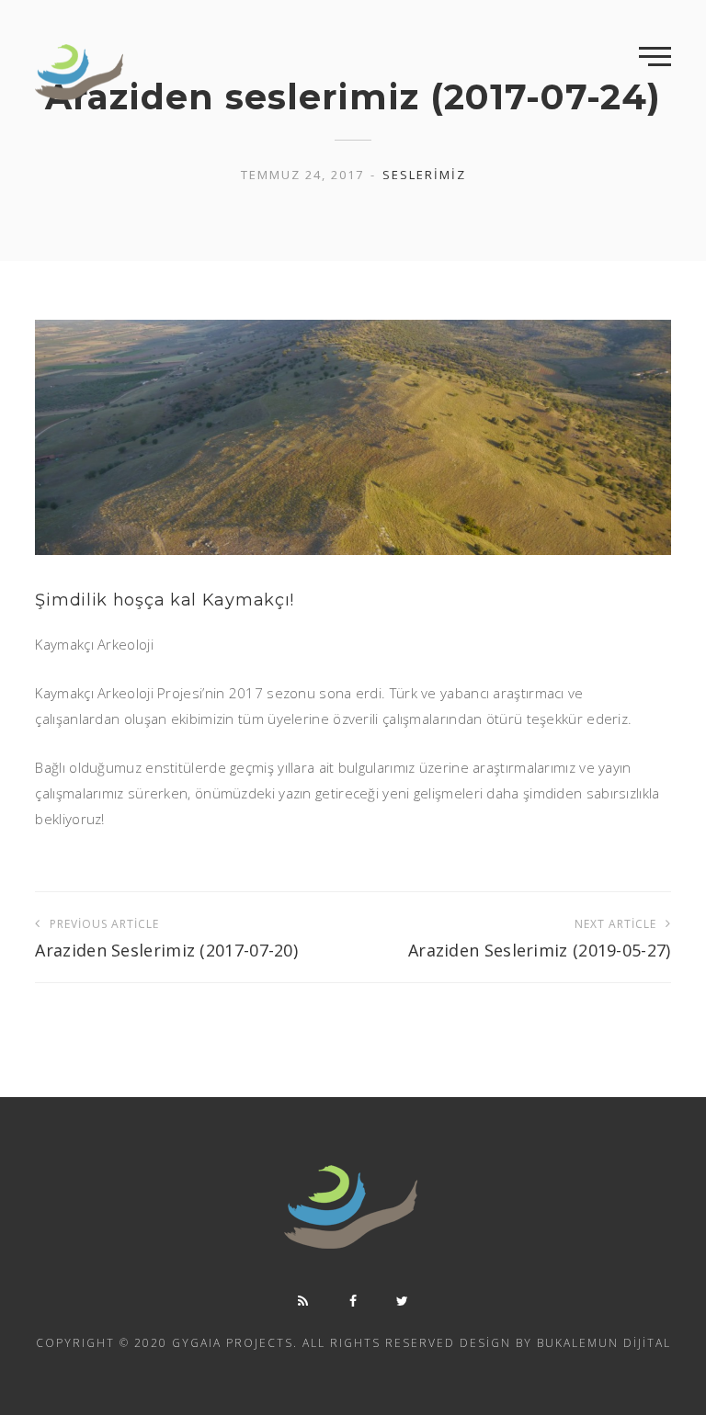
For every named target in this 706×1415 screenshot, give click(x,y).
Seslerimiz (424, 174)
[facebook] (353, 1301)
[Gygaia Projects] (81, 72)
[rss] (303, 1301)
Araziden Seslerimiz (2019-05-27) (539, 938)
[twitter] (402, 1301)
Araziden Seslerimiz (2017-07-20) (166, 938)
